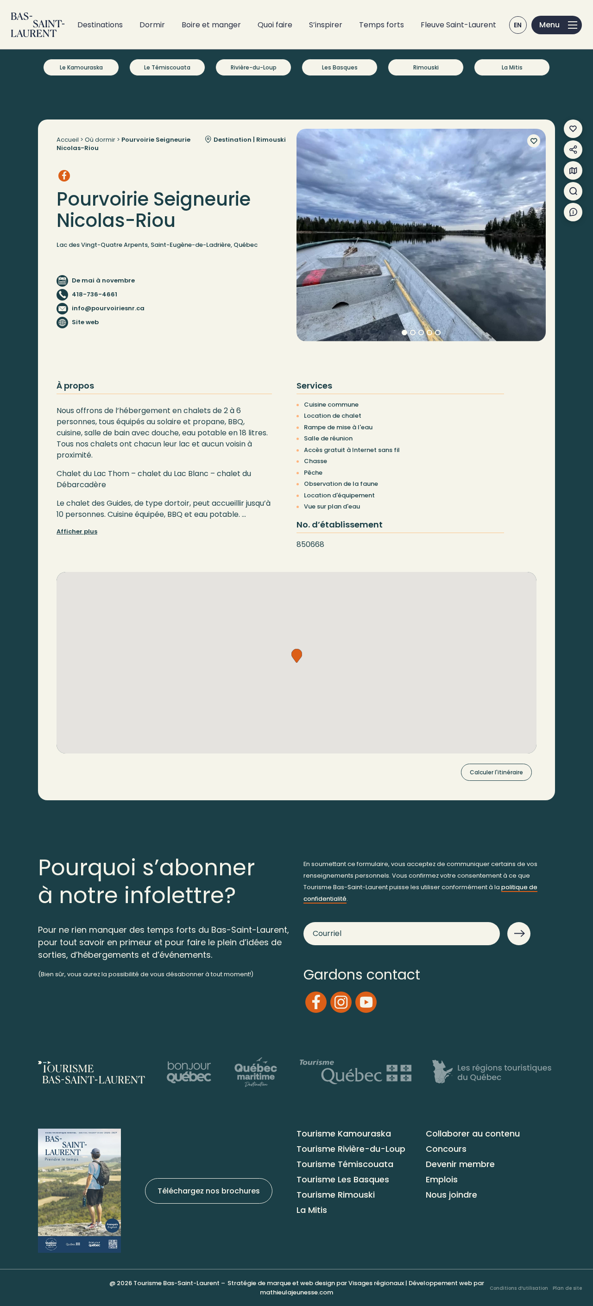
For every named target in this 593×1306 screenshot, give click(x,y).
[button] (296, 656)
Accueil (68, 139)
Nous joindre (451, 1194)
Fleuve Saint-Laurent (458, 24)
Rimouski (426, 67)
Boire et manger (211, 24)
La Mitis (512, 67)
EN (518, 25)
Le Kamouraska (81, 67)
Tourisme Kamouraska (343, 1133)
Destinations (100, 24)
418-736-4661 (94, 294)
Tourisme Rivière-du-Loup (350, 1149)
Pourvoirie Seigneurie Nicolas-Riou (123, 143)
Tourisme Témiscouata (344, 1164)
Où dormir (100, 139)
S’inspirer (325, 24)
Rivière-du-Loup (254, 67)
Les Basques (340, 67)
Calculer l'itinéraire (496, 772)
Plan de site (567, 1287)
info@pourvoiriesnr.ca (108, 308)
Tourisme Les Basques (342, 1179)
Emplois (442, 1179)
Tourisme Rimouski (335, 1194)
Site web (85, 322)
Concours (446, 1149)
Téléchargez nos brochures (209, 1191)
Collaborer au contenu (473, 1133)
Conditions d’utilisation (519, 1287)
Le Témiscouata (167, 67)
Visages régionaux (376, 1283)
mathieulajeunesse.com (296, 1292)
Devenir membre (460, 1164)
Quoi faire (275, 24)
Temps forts (381, 24)
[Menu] (556, 25)
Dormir (152, 24)
